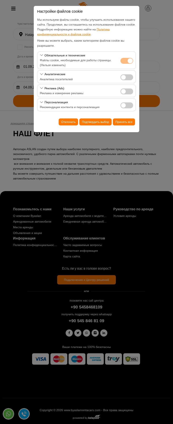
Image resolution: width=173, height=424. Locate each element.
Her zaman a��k (126, 61)
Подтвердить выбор (95, 122)
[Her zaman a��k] (126, 60)
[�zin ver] (126, 76)
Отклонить (68, 122)
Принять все (123, 122)
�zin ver (126, 77)
